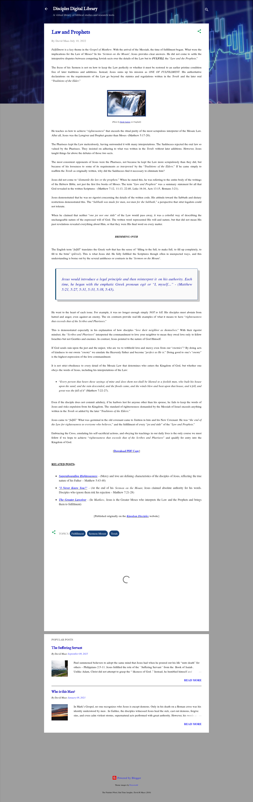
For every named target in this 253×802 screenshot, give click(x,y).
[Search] (206, 10)
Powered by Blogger (129, 778)
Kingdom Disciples (138, 516)
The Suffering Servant (66, 648)
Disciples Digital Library (75, 9)
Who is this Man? (63, 692)
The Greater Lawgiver (72, 500)
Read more (193, 680)
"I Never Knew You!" (73, 488)
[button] (199, 32)
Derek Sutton (125, 122)
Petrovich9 (133, 785)
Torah (114, 533)
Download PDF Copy (126, 451)
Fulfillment (77, 533)
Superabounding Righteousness (78, 476)
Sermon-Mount (97, 533)
